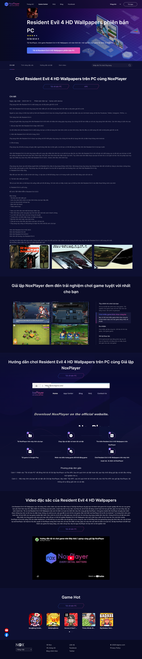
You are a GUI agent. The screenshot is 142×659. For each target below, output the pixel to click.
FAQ (54, 4)
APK (86, 87)
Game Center (43, 4)
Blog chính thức (52, 651)
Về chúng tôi (51, 648)
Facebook (71, 4)
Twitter (71, 651)
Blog (61, 4)
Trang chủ (30, 4)
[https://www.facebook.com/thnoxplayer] (7, 635)
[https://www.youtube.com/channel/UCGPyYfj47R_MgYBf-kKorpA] (7, 630)
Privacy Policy (115, 648)
